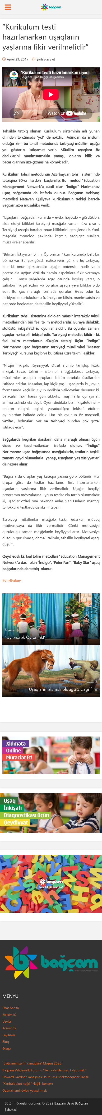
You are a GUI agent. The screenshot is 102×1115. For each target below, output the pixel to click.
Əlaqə (6, 1048)
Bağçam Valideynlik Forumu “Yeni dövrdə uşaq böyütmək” (44, 1070)
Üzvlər (6, 1021)
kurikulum (13, 580)
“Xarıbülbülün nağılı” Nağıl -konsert (27, 1083)
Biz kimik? (9, 1014)
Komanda (9, 1028)
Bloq (5, 1041)
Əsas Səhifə (10, 1007)
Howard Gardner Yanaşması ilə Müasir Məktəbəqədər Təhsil (45, 1077)
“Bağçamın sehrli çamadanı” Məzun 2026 (31, 1063)
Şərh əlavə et (46, 59)
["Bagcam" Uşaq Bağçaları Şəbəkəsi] (50, 7)
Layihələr (8, 1035)
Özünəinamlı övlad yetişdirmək (24, 1090)
